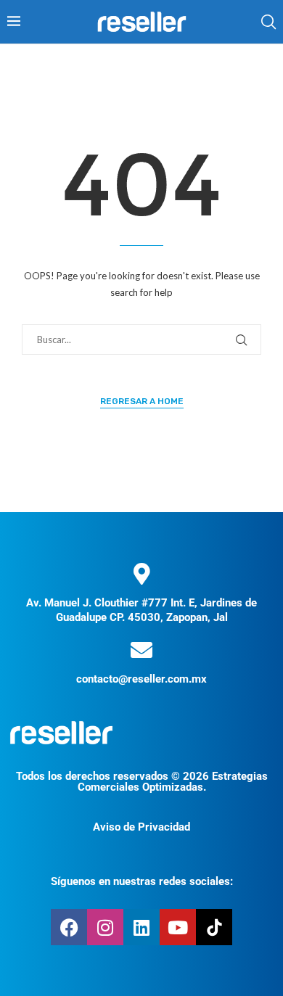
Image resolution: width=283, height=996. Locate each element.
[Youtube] (178, 927)
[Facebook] (69, 927)
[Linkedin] (141, 927)
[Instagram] (105, 927)
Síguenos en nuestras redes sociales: (142, 881)
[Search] (268, 22)
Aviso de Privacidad (141, 827)
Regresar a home (142, 401)
